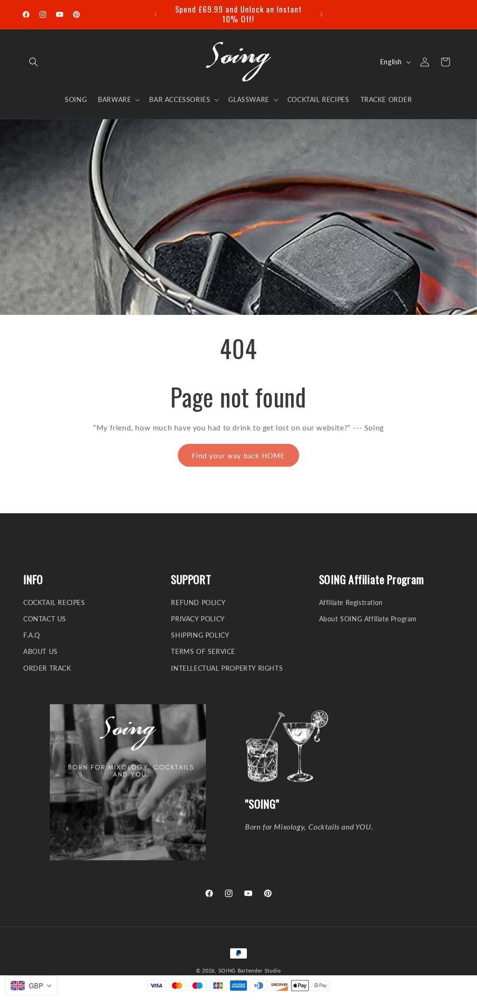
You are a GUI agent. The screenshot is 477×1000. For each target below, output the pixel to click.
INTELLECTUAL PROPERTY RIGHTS (227, 668)
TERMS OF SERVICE (203, 651)
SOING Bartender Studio (249, 970)
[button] (33, 62)
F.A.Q (31, 635)
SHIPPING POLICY (200, 635)
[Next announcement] (321, 14)
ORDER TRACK (47, 668)
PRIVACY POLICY (198, 619)
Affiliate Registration (351, 602)
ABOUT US (40, 651)
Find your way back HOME (238, 455)
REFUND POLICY (198, 602)
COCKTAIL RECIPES (54, 602)
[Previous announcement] (155, 14)
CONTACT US (44, 619)
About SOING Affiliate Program (368, 619)
